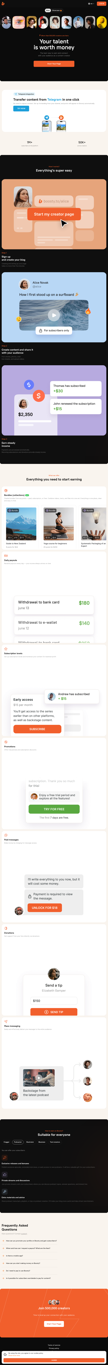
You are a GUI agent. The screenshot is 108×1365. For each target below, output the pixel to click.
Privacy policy (54, 1348)
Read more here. (14, 1355)
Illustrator (30, 1142)
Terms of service (54, 1345)
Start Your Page (54, 64)
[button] (3, 3)
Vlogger (6, 1142)
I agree (54, 1360)
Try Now (21, 109)
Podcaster (18, 1142)
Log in (101, 4)
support (24, 1234)
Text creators (55, 1142)
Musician (41, 1142)
